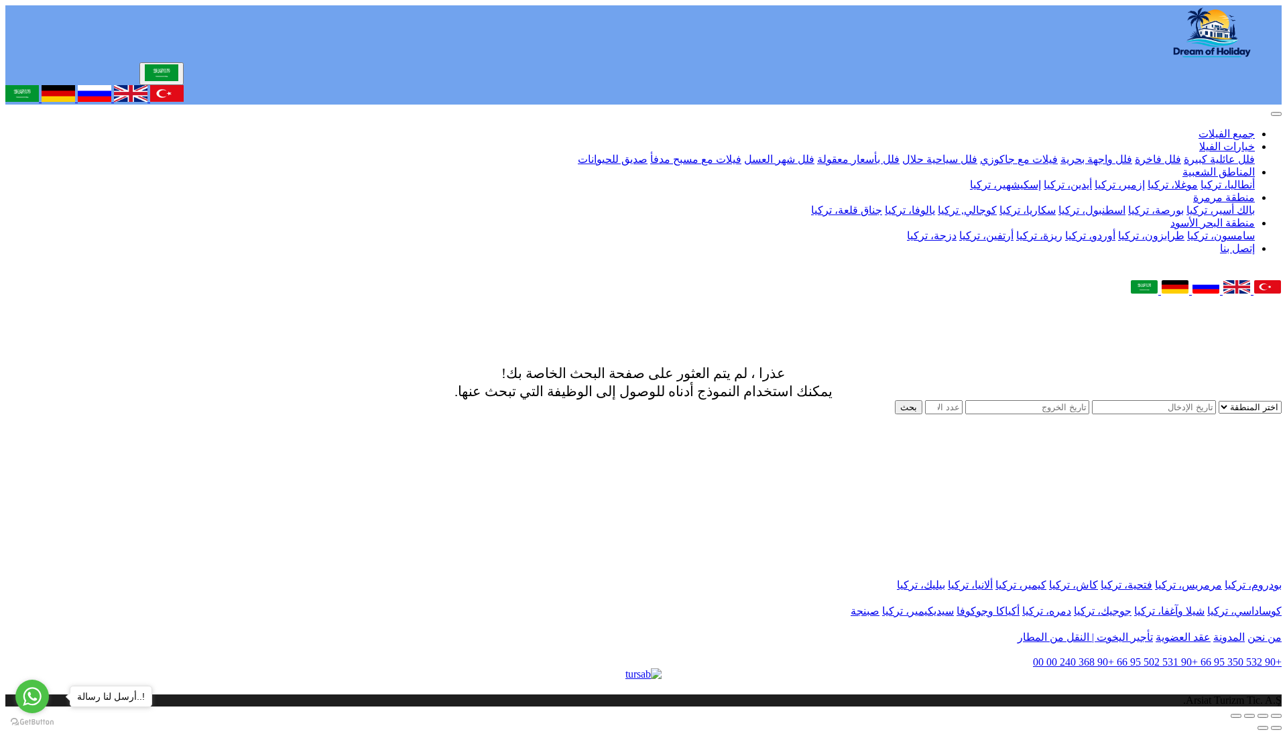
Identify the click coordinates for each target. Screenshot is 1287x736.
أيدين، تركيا (1068, 184)
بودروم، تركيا (1253, 585)
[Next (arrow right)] (1263, 728)
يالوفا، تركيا (910, 210)
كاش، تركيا (1073, 585)
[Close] (1276, 114)
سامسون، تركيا (1221, 235)
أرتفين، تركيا (986, 235)
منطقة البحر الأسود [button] (1212, 223)
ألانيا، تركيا (970, 585)
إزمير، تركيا (1120, 184)
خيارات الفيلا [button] (1227, 146)
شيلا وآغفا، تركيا (1169, 611)
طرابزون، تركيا (1151, 235)
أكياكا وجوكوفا (988, 611)
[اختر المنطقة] (1249, 406)
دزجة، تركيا (932, 235)
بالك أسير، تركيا (1220, 210)
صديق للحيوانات (613, 159)
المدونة (1229, 637)
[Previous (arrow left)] (1276, 728)
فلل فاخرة (1158, 159)
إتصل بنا (1237, 248)
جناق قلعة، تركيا (846, 210)
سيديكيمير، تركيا (918, 611)
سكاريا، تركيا (1027, 210)
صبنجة (865, 611)
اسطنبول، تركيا (1091, 210)
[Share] (1263, 716)
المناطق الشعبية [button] (1218, 172)
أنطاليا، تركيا (1228, 184)
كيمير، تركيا (1020, 585)
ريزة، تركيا (1039, 235)
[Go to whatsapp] (32, 696)
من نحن (1264, 637)
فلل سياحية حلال (939, 159)
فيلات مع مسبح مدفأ (695, 159)
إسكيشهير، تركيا (1005, 184)
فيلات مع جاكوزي (1019, 159)
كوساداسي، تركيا (1244, 611)
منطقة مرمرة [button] (1224, 197)
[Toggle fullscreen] (1249, 716)
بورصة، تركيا (1156, 210)
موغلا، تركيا (1173, 184)
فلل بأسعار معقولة (858, 159)
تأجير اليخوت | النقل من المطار (1085, 637)
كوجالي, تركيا (967, 210)
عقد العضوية (1183, 637)
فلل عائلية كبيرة (1219, 159)
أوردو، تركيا (1090, 235)
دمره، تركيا (1046, 611)
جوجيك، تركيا (1102, 611)
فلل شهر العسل (779, 159)
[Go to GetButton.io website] (32, 722)
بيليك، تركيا (921, 585)
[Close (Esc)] (1276, 716)
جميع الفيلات (1227, 133)
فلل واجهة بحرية (1096, 159)
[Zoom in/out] (1236, 716)
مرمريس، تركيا (1188, 585)
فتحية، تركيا (1126, 585)
